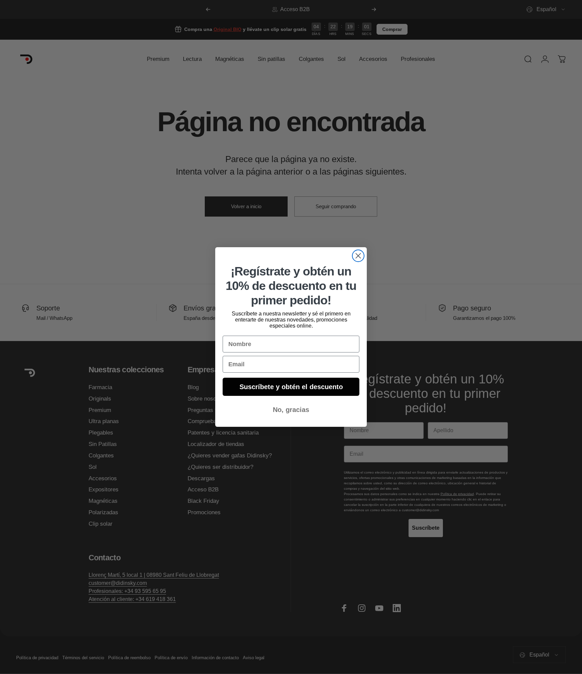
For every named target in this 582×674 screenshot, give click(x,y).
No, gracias (291, 409)
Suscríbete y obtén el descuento (291, 386)
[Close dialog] (358, 256)
